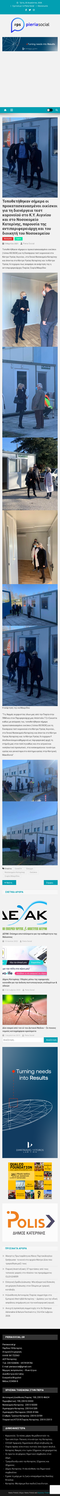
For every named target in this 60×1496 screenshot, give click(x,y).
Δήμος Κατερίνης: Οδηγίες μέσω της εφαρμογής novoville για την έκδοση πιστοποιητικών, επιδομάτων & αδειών (29, 982)
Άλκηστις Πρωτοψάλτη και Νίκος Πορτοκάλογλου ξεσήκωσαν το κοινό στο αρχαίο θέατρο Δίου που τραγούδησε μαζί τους (29, 1260)
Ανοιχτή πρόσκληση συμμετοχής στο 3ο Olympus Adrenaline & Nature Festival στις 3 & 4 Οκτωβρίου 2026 (29, 1312)
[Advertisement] (30, 80)
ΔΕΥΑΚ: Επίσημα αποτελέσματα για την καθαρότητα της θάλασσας (29, 935)
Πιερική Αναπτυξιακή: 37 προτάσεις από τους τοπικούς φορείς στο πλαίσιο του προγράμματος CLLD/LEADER (29, 1273)
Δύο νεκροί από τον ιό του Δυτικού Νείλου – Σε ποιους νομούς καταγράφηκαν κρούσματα (29, 1029)
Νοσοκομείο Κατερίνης (15, 872)
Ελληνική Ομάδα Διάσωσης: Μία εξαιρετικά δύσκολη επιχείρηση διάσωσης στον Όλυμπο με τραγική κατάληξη (30, 1286)
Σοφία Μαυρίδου (12, 876)
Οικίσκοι (33, 872)
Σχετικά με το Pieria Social (23, 6)
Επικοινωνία (43, 6)
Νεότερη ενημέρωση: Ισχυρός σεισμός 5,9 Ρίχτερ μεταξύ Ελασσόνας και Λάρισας (11, 883)
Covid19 (18, 869)
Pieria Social (28, 243)
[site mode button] (50, 110)
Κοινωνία (8, 239)
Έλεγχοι (29, 869)
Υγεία (18, 239)
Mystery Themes (44, 1493)
